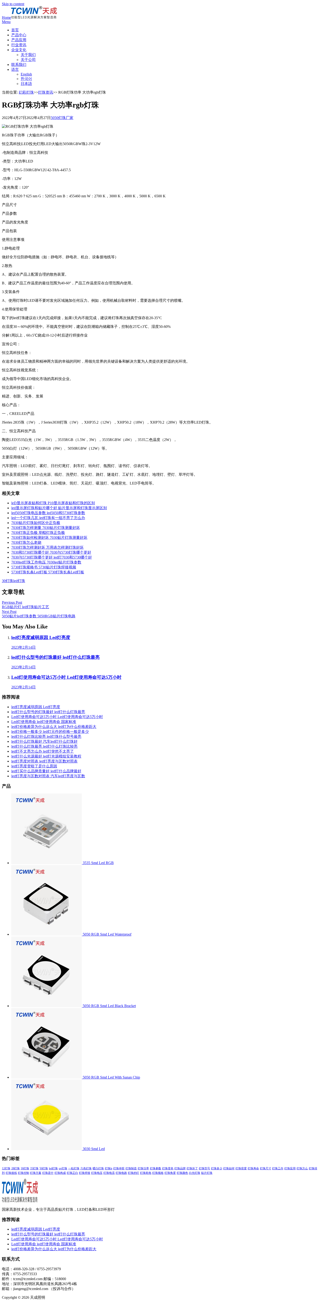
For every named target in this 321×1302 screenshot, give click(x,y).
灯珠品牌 (180, 1168)
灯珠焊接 (84, 1173)
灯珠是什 (48, 1173)
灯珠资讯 (45, 92)
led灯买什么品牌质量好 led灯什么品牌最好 (46, 771)
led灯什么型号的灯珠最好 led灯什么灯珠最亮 (48, 712)
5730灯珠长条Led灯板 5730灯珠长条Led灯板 (47, 572)
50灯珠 (43, 1168)
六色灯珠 (86, 1168)
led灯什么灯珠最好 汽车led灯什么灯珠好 (44, 741)
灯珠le (108, 1168)
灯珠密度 (241, 1168)
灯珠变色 (167, 1168)
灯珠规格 (158, 1173)
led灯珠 (19, 581)
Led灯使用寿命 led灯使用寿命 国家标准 (43, 722)
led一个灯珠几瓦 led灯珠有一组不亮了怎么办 (48, 518)
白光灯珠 (194, 1173)
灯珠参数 (155, 1168)
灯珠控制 (23, 1173)
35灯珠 (34, 1168)
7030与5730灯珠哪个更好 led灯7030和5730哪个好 (51, 557)
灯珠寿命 (253, 1168)
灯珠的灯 (133, 1173)
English (26, 74)
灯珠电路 (121, 1173)
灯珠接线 (11, 1173)
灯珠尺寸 (265, 1168)
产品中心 (18, 35)
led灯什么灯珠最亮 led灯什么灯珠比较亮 (44, 746)
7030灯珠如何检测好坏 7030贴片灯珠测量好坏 (49, 538)
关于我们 (28, 55)
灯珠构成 (60, 1173)
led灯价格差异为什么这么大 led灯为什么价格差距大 (53, 727)
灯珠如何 (229, 1168)
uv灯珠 (63, 1168)
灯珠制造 (131, 1168)
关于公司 (28, 60)
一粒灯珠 (73, 1168)
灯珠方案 (35, 1173)
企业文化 (18, 50)
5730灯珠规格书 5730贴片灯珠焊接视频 (43, 567)
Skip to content (13, 4)
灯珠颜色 (182, 1173)
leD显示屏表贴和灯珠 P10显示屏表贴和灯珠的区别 (53, 503)
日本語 (26, 84)
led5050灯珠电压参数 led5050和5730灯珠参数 (48, 513)
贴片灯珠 (206, 1173)
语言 (15, 69)
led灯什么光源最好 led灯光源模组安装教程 (46, 756)
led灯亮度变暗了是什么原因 (34, 766)
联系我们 (18, 65)
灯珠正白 (72, 1173)
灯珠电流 (109, 1173)
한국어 (26, 79)
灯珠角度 (170, 1173)
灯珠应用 (290, 1168)
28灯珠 (15, 1168)
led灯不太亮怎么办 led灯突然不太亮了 (42, 751)
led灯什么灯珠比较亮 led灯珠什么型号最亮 (46, 736)
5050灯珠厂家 (62, 118)
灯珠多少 (216, 1168)
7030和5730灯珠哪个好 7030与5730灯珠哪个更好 (51, 552)
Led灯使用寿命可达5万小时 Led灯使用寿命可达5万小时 (57, 717)
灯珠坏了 (192, 1168)
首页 (15, 30)
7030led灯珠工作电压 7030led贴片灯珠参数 (46, 562)
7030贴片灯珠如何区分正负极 (35, 523)
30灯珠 (7, 581)
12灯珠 (6, 1168)
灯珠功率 (143, 1168)
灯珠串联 (119, 1168)
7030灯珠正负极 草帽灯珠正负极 (38, 533)
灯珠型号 (204, 1168)
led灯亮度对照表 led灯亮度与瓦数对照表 (44, 761)
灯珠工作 (277, 1168)
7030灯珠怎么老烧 (26, 542)
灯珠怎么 (302, 1168)
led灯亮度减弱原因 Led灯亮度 (35, 707)
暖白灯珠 (98, 1168)
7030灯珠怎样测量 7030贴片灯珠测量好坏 (45, 528)
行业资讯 (18, 45)
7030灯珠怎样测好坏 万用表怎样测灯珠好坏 (47, 547)
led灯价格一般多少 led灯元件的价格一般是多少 (50, 732)
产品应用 (18, 40)
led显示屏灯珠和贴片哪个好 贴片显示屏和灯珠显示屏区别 (59, 508)
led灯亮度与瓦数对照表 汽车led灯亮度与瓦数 (48, 776)
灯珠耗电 (145, 1173)
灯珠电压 (96, 1173)
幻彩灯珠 (26, 92)
